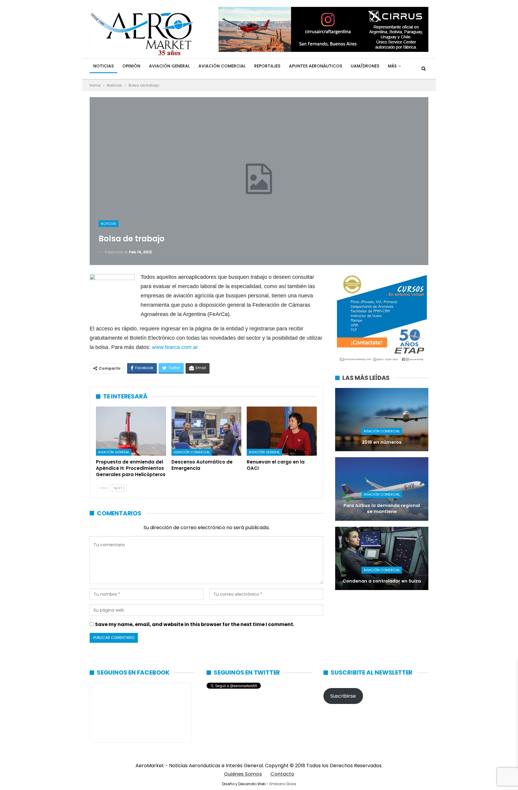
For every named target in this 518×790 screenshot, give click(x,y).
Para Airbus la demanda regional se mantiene (382, 508)
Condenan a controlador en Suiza (382, 581)
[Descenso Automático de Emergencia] (206, 431)
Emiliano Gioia (282, 783)
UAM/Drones (365, 66)
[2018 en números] (382, 420)
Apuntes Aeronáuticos (315, 66)
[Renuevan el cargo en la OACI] (282, 431)
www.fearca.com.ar (175, 347)
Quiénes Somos (243, 774)
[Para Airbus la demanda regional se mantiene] (382, 489)
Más (392, 66)
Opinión (131, 66)
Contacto (282, 774)
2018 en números (382, 442)
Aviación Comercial (222, 66)
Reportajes (267, 66)
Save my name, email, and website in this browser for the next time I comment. (194, 624)
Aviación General (169, 66)
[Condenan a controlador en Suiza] (382, 558)
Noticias (103, 66)
